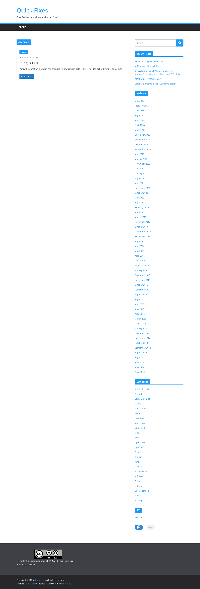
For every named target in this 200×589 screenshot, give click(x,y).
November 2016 (142, 236)
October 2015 (141, 284)
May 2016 (139, 251)
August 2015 (141, 294)
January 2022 (141, 173)
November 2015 (142, 280)
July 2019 (139, 202)
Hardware (139, 418)
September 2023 (143, 149)
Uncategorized (142, 490)
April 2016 (140, 255)
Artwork (138, 394)
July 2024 (139, 115)
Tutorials (139, 486)
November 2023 (142, 139)
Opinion (139, 447)
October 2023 (141, 144)
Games (138, 413)
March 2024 (140, 130)
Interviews (140, 423)
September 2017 (143, 231)
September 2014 (143, 347)
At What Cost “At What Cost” (148, 78)
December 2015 (142, 275)
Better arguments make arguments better (155, 83)
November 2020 (142, 188)
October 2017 (141, 226)
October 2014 (141, 343)
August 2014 (141, 352)
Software (139, 476)
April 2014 (140, 372)
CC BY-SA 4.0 (52, 561)
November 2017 (142, 221)
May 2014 (139, 367)
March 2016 (140, 260)
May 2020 (139, 197)
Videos (138, 495)
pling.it (24, 52)
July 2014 (139, 357)
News (137, 437)
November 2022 (142, 163)
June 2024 (139, 120)
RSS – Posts (140, 517)
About (22, 27)
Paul (36, 57)
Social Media (141, 471)
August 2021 (141, 178)
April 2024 (140, 125)
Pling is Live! (29, 63)
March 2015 (140, 318)
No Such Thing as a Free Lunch (150, 61)
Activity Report (142, 389)
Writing (138, 500)
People (138, 452)
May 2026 (139, 100)
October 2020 (141, 192)
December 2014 (142, 333)
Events (138, 403)
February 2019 (142, 207)
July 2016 (139, 241)
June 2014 (139, 362)
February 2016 (142, 265)
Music (138, 432)
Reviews (139, 466)
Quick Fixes (32, 10)
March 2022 (140, 168)
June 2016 (139, 246)
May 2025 (139, 110)
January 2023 (141, 159)
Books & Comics (142, 398)
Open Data (140, 442)
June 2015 (139, 304)
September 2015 (143, 289)
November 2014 (142, 338)
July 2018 (139, 212)
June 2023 (139, 154)
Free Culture (141, 408)
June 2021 (139, 183)
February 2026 (142, 105)
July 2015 (139, 299)
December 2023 (142, 134)
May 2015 (139, 309)
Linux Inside (141, 427)
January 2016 (141, 270)
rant (137, 461)
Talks (137, 481)
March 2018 (140, 217)
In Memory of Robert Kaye (147, 66)
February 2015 (142, 323)
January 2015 (141, 328)
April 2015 (140, 313)
